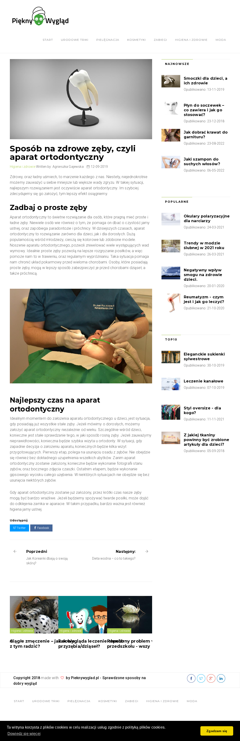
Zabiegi (160, 39)
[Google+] (211, 679)
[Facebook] (191, 679)
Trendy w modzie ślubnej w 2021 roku (204, 245)
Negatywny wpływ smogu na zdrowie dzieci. (203, 275)
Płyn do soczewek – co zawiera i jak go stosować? (204, 110)
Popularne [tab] (177, 201)
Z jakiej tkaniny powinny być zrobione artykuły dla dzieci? (206, 440)
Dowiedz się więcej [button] (24, 734)
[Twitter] (201, 679)
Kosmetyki (136, 39)
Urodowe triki (74, 39)
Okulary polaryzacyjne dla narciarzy (207, 218)
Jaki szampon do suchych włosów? (202, 161)
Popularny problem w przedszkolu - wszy (131, 644)
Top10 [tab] (171, 339)
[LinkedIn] (221, 679)
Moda (221, 39)
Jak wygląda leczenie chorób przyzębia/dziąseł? (91, 644)
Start (48, 39)
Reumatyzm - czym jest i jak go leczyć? (204, 299)
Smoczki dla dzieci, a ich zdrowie (205, 80)
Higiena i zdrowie (191, 39)
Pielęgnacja (107, 39)
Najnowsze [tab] (177, 64)
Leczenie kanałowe (204, 381)
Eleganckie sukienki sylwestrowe (204, 356)
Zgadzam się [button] (216, 731)
